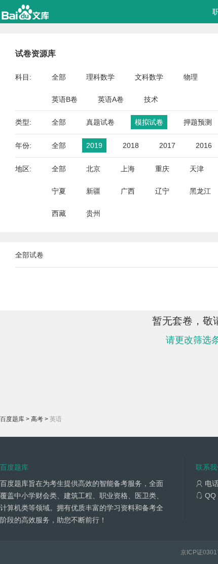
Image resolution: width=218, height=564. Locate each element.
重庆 (162, 169)
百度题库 (12, 419)
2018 (131, 145)
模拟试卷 (149, 122)
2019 (94, 145)
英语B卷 (65, 99)
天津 (197, 169)
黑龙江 (200, 191)
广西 (128, 191)
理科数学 (100, 77)
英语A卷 (111, 99)
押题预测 (198, 122)
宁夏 (59, 191)
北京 (93, 169)
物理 (191, 77)
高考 (37, 419)
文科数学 (149, 77)
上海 (128, 169)
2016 (204, 145)
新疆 (93, 191)
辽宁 (162, 191)
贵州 (93, 213)
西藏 (59, 213)
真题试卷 (100, 122)
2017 (167, 145)
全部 (59, 77)
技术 (151, 99)
